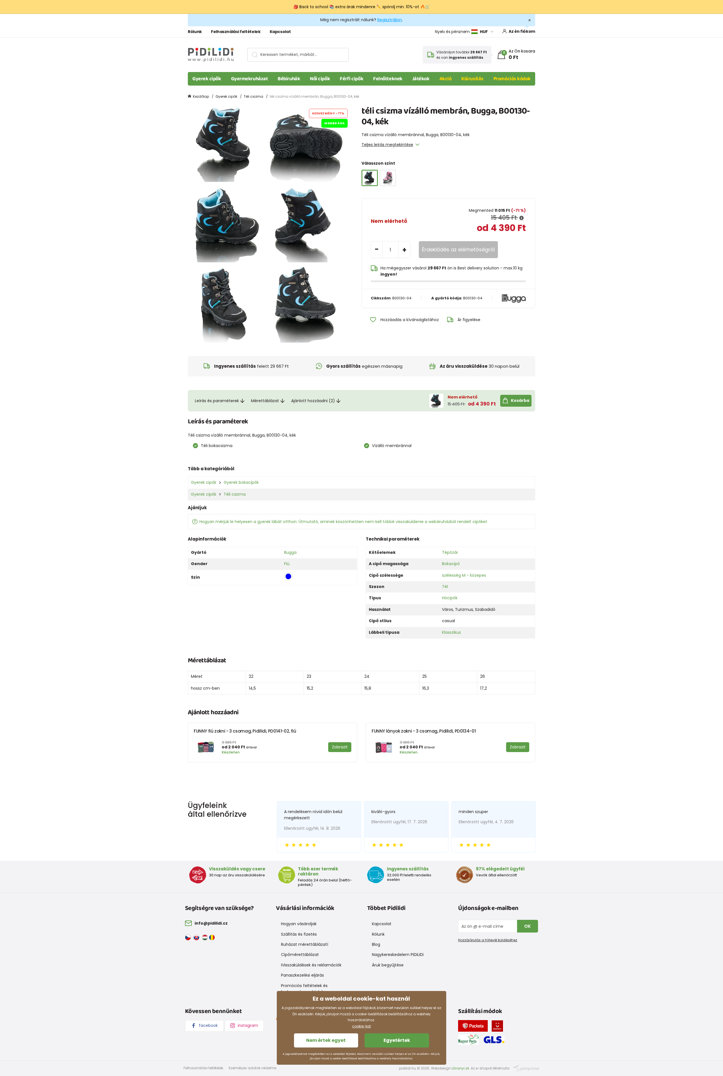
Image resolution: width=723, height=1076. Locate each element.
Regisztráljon (389, 20)
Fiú (286, 564)
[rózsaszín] (388, 178)
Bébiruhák (289, 79)
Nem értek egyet (326, 1040)
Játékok (421, 79)
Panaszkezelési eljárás (302, 975)
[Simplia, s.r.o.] (526, 1068)
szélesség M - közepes (464, 575)
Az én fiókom (522, 31)
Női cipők (320, 79)
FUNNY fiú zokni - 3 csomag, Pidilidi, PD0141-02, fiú (245, 731)
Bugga (290, 552)
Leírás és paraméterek (217, 401)
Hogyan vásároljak (299, 924)
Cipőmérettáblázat (300, 954)
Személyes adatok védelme (252, 1068)
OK (527, 926)
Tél (445, 586)
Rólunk (195, 31)
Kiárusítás (472, 79)
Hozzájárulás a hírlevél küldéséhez (487, 940)
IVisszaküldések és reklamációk (311, 965)
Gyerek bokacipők (241, 482)
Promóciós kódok (512, 79)
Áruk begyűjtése (388, 965)
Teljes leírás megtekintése (387, 144)
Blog (376, 944)
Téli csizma (253, 96)
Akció (445, 79)
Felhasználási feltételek (236, 31)
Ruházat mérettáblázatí (304, 944)
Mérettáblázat (265, 401)
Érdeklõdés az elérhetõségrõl (458, 249)
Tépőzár (450, 552)
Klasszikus (451, 632)
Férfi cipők (351, 79)
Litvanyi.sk (460, 1068)
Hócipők (450, 598)
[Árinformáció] (521, 218)
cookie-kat (361, 1026)
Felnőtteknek (387, 79)
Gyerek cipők (206, 79)
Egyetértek (397, 1040)
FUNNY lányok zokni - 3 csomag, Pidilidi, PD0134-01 (424, 731)
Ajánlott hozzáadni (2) (313, 401)
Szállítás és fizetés (299, 934)
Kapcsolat (280, 31)
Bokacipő (451, 564)
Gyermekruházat (249, 79)
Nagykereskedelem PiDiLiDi (398, 954)
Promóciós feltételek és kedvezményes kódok (304, 989)
